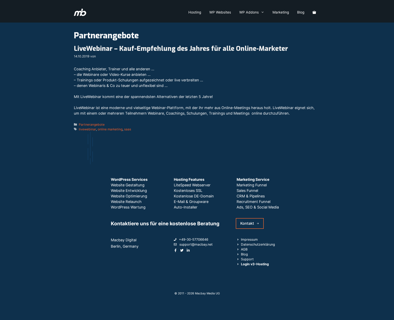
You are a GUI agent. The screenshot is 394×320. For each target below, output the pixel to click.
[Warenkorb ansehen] (314, 12)
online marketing (110, 129)
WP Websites (220, 12)
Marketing (281, 12)
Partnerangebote (92, 124)
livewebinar (87, 129)
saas (127, 129)
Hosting (194, 12)
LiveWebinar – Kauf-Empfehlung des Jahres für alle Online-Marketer (181, 48)
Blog (300, 12)
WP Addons (249, 12)
